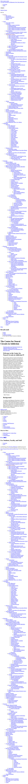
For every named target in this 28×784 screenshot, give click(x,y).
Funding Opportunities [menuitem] (10, 274)
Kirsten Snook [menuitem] (14, 141)
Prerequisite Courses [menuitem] (12, 149)
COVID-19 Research (10, 743)
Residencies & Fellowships (11, 694)
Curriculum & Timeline (18, 631)
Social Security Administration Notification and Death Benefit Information (17, 722)
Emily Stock (13, 591)
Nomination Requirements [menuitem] (16, 93)
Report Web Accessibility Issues (12, 448)
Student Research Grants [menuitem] (16, 100)
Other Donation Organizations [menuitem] (17, 260)
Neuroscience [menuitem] (11, 300)
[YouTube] (4, 437)
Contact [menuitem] (7, 109)
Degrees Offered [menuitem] (9, 162)
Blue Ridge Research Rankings (12, 778)
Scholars (15, 766)
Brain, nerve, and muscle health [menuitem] (14, 112)
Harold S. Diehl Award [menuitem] (15, 91)
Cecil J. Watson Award (15, 529)
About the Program (12, 625)
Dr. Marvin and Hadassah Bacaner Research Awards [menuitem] (18, 65)
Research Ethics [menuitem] (9, 275)
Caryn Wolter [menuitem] (13, 131)
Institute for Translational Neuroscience (19, 758)
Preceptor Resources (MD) (13, 622)
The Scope (5, 434)
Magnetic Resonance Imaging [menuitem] (14, 299)
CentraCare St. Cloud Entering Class (18, 613)
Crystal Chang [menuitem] (14, 132)
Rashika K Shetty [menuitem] (14, 143)
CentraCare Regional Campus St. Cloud (14, 464)
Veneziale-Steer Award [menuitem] (15, 63)
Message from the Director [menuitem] (16, 170)
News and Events (12, 510)
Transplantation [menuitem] (11, 121)
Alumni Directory (14, 644)
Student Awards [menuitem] (11, 57)
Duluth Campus (9, 461)
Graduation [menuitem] (13, 48)
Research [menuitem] (5, 246)
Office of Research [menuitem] (9, 272)
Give (4, 418)
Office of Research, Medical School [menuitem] (15, 46)
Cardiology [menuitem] (10, 294)
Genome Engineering (12, 754)
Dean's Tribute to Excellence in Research (16, 459)
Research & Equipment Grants (17, 555)
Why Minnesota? (11, 583)
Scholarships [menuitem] (11, 119)
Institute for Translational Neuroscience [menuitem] (19, 301)
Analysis (13, 493)
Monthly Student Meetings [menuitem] (16, 219)
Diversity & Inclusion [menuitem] (10, 110)
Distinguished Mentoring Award (17, 531)
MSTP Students (11, 667)
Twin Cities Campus (10, 453)
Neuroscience (11, 757)
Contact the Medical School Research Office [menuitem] (17, 273)
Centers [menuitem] (15, 303)
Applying (13, 508)
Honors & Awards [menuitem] (9, 55)
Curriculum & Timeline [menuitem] (18, 173)
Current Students (6, 426)
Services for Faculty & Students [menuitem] (14, 94)
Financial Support (14, 664)
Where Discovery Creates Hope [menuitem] (12, 322)
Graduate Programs (10, 693)
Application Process (10, 611)
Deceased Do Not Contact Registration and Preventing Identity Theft (19, 727)
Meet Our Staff (14, 712)
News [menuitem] (4, 318)
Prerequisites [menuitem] (18, 201)
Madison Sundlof (14, 599)
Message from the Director (16, 627)
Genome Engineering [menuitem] (12, 296)
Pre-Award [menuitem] (8, 277)
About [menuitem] (4, 21)
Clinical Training (17, 630)
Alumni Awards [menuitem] (11, 84)
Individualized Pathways (11, 695)
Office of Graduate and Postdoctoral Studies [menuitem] (17, 50)
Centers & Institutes (7, 334)
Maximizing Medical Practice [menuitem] (17, 104)
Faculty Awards (11, 530)
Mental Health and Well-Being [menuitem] (17, 215)
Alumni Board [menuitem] (11, 102)
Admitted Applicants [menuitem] (12, 155)
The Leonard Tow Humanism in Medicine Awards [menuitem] (17, 82)
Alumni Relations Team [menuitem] (13, 107)
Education (5, 618)
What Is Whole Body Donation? (15, 707)
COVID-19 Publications (13, 747)
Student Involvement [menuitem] (12, 244)
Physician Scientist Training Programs (19, 668)
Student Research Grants (16, 557)
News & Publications (15, 645)
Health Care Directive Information (18, 715)
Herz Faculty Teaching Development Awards (17, 514)
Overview (13, 626)
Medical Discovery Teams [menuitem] (11, 313)
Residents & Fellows (10, 17)
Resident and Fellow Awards (14, 527)
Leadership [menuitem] (8, 23)
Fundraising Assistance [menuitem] (15, 96)
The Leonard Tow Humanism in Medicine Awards (17, 539)
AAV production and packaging (17, 486)
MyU (4, 5)
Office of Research (9, 729)
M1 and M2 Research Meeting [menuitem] (17, 218)
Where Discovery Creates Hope (9, 433)
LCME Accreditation (10, 698)
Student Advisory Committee (17, 640)
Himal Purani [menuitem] (13, 135)
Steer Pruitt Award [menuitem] (14, 68)
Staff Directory (14, 641)
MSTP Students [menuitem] (11, 210)
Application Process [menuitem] (10, 153)
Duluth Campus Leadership (14, 455)
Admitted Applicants (12, 612)
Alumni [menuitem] (7, 101)
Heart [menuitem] (9, 116)
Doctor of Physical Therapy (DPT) (13, 623)
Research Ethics (9, 733)
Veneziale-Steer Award (15, 521)
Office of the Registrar (13, 478)
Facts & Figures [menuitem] (11, 126)
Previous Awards (14, 509)
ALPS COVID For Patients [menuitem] (16, 288)
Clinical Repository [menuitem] (10, 316)
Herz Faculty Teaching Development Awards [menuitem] (17, 56)
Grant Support (14, 469)
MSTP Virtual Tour (15, 666)
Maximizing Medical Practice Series (15, 565)
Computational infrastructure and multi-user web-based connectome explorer (19, 505)
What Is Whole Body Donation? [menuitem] (15, 249)
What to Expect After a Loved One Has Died (17, 719)
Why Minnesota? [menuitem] (11, 125)
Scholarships (11, 577)
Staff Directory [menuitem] (14, 184)
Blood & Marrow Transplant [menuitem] (14, 292)
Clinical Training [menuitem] (17, 172)
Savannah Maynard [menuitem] (15, 146)
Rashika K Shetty (14, 600)
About (4, 333)
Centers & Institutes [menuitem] (10, 53)
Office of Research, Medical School (15, 476)
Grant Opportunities (15, 688)
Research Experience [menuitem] (20, 199)
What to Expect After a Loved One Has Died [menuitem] (17, 261)
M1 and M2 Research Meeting (17, 675)
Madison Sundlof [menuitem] (14, 142)
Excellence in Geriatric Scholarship (18, 528)
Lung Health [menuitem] (11, 310)
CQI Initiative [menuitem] (11, 241)
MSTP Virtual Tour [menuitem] (15, 208)
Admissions (5, 581)
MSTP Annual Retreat (15, 678)
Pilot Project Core (19, 349)
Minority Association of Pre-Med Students (17, 610)
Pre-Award (8, 735)
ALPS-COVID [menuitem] (11, 287)
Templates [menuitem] (10, 282)
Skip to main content (5, 1)
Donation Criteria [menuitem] (11, 255)
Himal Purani (13, 592)
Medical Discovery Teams (11, 770)
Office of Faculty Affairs (13, 467)
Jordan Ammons (14, 595)
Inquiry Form (13, 716)
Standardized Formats (15, 503)
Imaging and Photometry (16, 497)
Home (4, 332)
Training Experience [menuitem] (15, 171)
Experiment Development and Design (18, 495)
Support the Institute (18, 767)
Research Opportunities (13, 685)
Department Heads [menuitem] (12, 26)
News (4, 776)
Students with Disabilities (16, 670)
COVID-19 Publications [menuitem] (13, 289)
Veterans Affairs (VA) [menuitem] (12, 284)
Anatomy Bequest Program (11, 705)
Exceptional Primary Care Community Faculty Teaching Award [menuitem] (19, 79)
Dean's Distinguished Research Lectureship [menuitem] (17, 27)
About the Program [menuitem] (12, 167)
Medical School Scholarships (17, 556)
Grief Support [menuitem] (14, 267)
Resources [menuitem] (13, 194)
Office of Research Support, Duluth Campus (17, 462)
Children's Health (11, 572)
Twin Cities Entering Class (16, 615)
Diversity (5, 421)
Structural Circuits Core (17, 347)
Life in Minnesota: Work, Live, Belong (14, 579)
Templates (10, 740)
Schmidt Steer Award (15, 524)
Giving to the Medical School (12, 569)
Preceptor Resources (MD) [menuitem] (13, 164)
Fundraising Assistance (15, 554)
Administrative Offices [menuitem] (10, 34)
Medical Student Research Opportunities (16, 471)
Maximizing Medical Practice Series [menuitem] (15, 108)
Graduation (13, 479)
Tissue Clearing (14, 490)
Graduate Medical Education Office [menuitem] (15, 49)
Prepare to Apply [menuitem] (9, 148)
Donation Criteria (11, 713)
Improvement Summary (13, 700)
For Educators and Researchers (14, 706)
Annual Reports (6, 435)
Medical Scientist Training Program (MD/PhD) (15, 624)
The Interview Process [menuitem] (18, 204)
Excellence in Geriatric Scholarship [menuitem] (18, 70)
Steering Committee (15, 643)
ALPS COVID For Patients (16, 746)
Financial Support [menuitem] (14, 206)
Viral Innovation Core (7, 347)
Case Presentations (15, 679)
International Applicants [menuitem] (21, 200)
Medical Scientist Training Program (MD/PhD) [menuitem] (15, 166)
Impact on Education (15, 708)
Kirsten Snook (14, 598)
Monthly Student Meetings (16, 677)
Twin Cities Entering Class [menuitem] (16, 157)
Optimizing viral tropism (16, 487)
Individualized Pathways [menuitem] (11, 238)
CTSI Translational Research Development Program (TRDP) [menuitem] (17, 229)
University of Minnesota (13, 446)
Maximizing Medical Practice (17, 562)
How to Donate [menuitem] (11, 256)
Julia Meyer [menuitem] (13, 139)
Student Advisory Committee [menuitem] (17, 183)
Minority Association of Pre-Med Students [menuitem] (17, 152)
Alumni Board (11, 559)
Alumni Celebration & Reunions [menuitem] (15, 105)
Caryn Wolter (13, 589)
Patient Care (5, 775)
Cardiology (10, 751)
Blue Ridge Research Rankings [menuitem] (12, 321)
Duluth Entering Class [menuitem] (15, 158)
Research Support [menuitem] (9, 276)
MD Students (8, 15)
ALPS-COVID (11, 744)
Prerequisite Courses (12, 606)
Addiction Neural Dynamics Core (10, 348)
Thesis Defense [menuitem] (17, 191)
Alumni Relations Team (13, 564)
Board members (14, 561)
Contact (7, 567)
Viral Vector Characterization (17, 488)
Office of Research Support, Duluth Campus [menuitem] (17, 32)
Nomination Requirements (16, 550)
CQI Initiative (11, 699)
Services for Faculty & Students (14, 551)
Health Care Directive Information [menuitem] (18, 258)
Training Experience (15, 629)
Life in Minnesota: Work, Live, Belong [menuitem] (14, 122)
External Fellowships (15, 637)
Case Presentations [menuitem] (15, 221)
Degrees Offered (9, 619)
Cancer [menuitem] (9, 114)
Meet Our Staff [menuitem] (14, 254)
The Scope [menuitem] (8, 323)
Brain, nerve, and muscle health (14, 570)
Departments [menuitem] (8, 52)
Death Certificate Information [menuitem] (17, 262)
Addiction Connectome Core (9, 349)
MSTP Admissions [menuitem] (12, 196)
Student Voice (11, 702)
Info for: (5, 14)
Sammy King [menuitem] (13, 145)
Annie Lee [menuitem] (13, 129)
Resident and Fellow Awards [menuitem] (14, 69)
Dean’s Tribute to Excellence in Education (17, 460)
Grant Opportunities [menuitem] (15, 231)
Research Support (9, 734)
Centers (15, 761)
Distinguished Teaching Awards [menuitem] (17, 75)
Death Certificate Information (17, 720)
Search (2, 7)
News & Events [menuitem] (17, 306)
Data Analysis (14, 499)
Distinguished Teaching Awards (17, 533)
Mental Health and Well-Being (17, 673)
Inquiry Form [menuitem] (13, 259)
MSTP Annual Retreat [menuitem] (15, 220)
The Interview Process (18, 661)
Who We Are (13, 475)
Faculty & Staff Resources (8, 423)
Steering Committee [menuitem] (15, 185)
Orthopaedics (11, 575)
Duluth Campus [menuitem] (9, 30)
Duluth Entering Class (15, 616)
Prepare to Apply (9, 605)
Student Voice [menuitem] (11, 245)
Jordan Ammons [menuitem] (14, 137)
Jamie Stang (13, 593)
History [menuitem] (7, 54)
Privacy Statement (4, 448)
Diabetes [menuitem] (10, 295)
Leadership (8, 454)
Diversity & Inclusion (10, 568)
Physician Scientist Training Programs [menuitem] (19, 211)
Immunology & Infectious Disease (15, 755)
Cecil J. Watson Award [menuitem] (15, 71)
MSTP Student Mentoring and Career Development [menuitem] (20, 178)
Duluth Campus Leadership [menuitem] (14, 25)
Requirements (16, 655)
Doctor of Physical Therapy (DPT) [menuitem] (13, 165)
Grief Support (14, 725)
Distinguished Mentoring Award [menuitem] (17, 74)
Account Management (15, 552)
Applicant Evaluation (18, 660)
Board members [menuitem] (14, 103)
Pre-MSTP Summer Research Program (19, 665)
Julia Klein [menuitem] (13, 138)
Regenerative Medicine (13, 576)
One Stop (5, 4)
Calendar (10, 674)
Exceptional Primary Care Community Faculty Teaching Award (19, 537)
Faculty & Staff (9, 18)
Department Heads (12, 456)
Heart (9, 574)
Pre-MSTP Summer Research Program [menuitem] (19, 207)
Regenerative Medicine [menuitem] (13, 118)
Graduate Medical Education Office (15, 480)
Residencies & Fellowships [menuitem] (11, 236)
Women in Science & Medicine (17, 681)
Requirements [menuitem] (16, 198)
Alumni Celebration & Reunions (15, 563)
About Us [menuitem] (8, 124)
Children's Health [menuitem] (11, 115)
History (7, 512)
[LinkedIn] (5, 437)
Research (5, 703)
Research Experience (20, 657)
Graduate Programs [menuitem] (10, 235)
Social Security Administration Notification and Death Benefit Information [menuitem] (17, 265)
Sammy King (13, 603)
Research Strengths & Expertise (12, 748)
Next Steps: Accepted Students (20, 617)
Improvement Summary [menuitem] (13, 242)
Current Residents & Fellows (9, 428)
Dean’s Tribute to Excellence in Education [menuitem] (17, 29)
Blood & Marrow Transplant (14, 749)
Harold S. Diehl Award (15, 549)
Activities (13, 638)
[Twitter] (1, 437)
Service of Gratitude (12, 728)
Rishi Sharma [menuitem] (13, 144)
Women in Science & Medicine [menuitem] (17, 224)
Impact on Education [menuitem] (15, 251)
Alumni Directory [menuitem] (14, 186)
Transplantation (11, 578)
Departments (8, 482)
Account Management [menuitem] (15, 95)
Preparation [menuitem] (16, 222)
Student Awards (11, 515)
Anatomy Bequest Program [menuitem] (11, 247)
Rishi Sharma (13, 602)
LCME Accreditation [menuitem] (10, 240)
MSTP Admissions (12, 653)
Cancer (9, 571)
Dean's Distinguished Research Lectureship (17, 458)
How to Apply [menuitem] (14, 197)
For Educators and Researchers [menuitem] (14, 248)
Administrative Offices (10, 465)
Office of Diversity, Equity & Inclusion (16, 466)
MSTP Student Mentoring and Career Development (20, 635)
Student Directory (14, 639)
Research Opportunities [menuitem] (13, 227)
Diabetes (10, 753)
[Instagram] (3, 437)
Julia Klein (13, 596)
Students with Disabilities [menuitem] (16, 212)
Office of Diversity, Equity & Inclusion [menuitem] (16, 35)
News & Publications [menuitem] (15, 187)
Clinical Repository (10, 774)
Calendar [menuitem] (10, 217)
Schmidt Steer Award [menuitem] (15, 67)
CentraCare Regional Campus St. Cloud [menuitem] (14, 33)
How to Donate (11, 714)
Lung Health (11, 768)
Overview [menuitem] (13, 169)
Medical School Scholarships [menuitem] (17, 98)
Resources (13, 652)
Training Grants (11, 741)
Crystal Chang (14, 590)
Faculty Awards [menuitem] (11, 73)
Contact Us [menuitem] (10, 232)
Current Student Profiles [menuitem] (13, 128)
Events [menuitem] (7, 324)
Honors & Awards (9, 513)
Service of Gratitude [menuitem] (12, 270)
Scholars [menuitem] (15, 308)
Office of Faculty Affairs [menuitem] (13, 36)
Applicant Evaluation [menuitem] (18, 203)
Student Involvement (12, 701)
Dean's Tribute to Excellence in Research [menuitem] (16, 28)
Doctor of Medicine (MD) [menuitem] (11, 163)
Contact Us (5, 416)
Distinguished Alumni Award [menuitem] (17, 88)
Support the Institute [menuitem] (18, 309)
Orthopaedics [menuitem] (11, 117)
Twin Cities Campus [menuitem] (10, 22)
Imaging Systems (14, 492)
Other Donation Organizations (17, 718)
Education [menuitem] (5, 160)
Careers (4, 419)
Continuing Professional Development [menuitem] (13, 239)
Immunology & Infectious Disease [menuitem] (15, 297)
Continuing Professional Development (13, 696)
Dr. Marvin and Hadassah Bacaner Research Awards (18, 523)
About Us (8, 582)
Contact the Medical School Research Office (17, 730)
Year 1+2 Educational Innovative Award (19, 541)
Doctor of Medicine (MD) (11, 620)
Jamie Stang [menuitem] (13, 136)
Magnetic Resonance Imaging (14, 756)
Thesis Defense (17, 648)
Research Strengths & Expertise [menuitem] (12, 290)
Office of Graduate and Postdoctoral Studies (17, 481)
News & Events (6, 350)
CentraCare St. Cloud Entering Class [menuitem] (18, 156)
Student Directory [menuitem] (14, 181)
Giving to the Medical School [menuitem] (12, 111)
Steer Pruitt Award (14, 526)
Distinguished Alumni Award (17, 545)
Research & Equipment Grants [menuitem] (17, 97)
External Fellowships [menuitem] (15, 179)
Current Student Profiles (13, 585)
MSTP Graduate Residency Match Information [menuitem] (19, 193)
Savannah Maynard (15, 604)
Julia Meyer (13, 597)
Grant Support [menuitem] (14, 39)
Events (7, 782)
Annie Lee (13, 586)
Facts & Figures (11, 584)
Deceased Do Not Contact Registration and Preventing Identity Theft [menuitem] (19, 269)
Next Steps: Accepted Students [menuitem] (20, 159)
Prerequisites (18, 659)
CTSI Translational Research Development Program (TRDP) (17, 687)
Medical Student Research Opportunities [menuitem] (16, 41)
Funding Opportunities (10, 732)
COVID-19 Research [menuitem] (10, 286)
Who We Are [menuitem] (13, 45)
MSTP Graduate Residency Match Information (19, 651)
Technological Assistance (16, 496)
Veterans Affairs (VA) (12, 742)
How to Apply (14, 654)
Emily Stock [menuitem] (13, 133)
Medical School (4, 10)
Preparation (16, 680)
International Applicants (21, 658)
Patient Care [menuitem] (5, 317)
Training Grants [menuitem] (11, 283)
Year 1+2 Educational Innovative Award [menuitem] (19, 83)
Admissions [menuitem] (5, 123)
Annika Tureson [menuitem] (14, 130)
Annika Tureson (14, 588)
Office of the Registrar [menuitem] (13, 47)
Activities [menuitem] (13, 180)
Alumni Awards (11, 542)
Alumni (7, 19)
